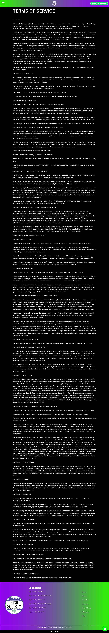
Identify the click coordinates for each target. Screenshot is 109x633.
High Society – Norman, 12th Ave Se (40, 596)
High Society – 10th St (36, 592)
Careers (85, 604)
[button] (3, 3)
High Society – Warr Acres (37, 608)
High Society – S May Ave (37, 600)
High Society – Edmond (36, 612)
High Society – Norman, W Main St (40, 604)
